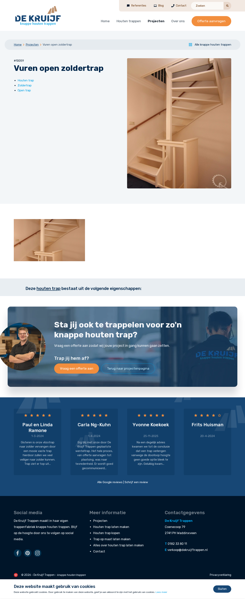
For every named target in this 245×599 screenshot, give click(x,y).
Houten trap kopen (106, 533)
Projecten (156, 21)
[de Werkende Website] (16, 575)
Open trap (24, 90)
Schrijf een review (136, 482)
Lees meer (161, 592)
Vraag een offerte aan (76, 368)
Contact (181, 5)
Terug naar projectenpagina (128, 368)
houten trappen (58, 527)
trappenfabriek (24, 527)
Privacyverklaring (220, 575)
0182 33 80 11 (177, 544)
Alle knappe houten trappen (213, 44)
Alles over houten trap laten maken (118, 545)
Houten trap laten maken (111, 527)
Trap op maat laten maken (112, 539)
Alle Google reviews (109, 482)
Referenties (138, 5)
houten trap (48, 288)
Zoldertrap (25, 85)
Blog (161, 5)
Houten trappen (129, 21)
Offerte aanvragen (211, 21)
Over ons (178, 21)
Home (105, 21)
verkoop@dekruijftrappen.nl (187, 550)
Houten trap (26, 80)
